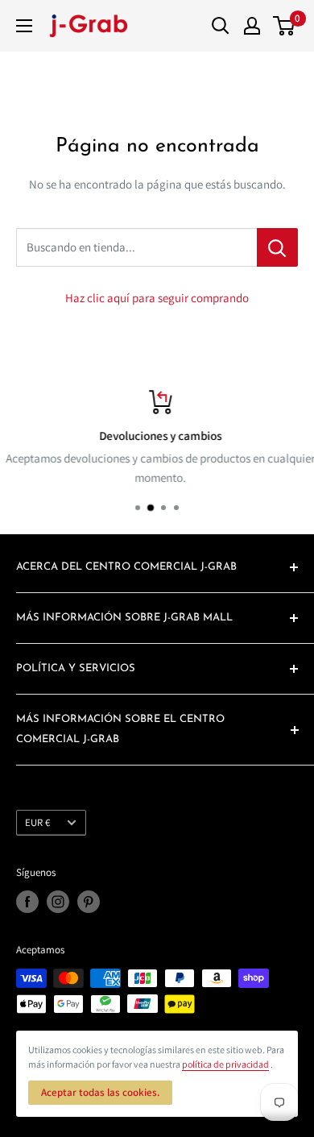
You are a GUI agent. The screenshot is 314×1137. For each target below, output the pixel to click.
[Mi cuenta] (252, 26)
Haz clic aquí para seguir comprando (157, 297)
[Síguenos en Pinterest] (88, 901)
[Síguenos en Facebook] (27, 901)
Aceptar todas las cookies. (100, 1092)
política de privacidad (225, 1064)
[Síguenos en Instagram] (58, 901)
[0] (285, 25)
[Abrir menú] (24, 25)
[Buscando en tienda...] (277, 247)
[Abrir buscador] (220, 26)
